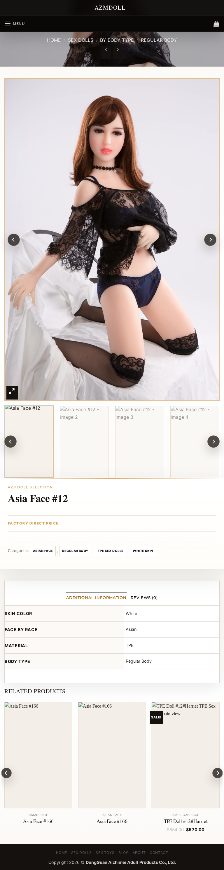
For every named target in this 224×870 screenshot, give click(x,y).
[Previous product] (117, 52)
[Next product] (106, 52)
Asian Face (43, 551)
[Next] (210, 240)
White (131, 613)
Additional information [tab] (96, 597)
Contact (159, 852)
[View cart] (217, 23)
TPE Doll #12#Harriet (186, 821)
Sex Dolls (80, 40)
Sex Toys (105, 852)
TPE (130, 645)
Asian (131, 629)
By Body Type (117, 40)
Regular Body (159, 40)
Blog (123, 852)
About (139, 852)
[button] (14, 23)
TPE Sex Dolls (111, 551)
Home (54, 40)
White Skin (143, 551)
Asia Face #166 (38, 821)
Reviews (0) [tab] (144, 597)
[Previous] (14, 240)
